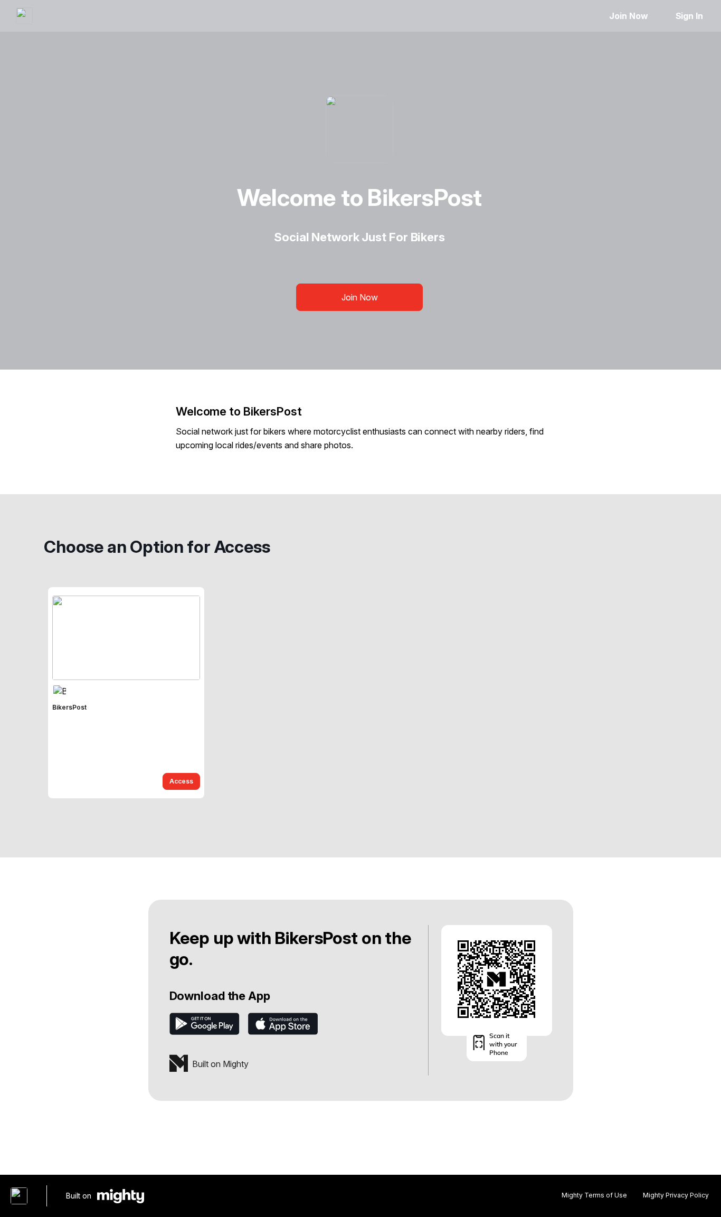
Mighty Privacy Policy (676, 1195)
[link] (126, 693)
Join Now (628, 16)
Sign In (689, 16)
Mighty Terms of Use (594, 1195)
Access (181, 781)
